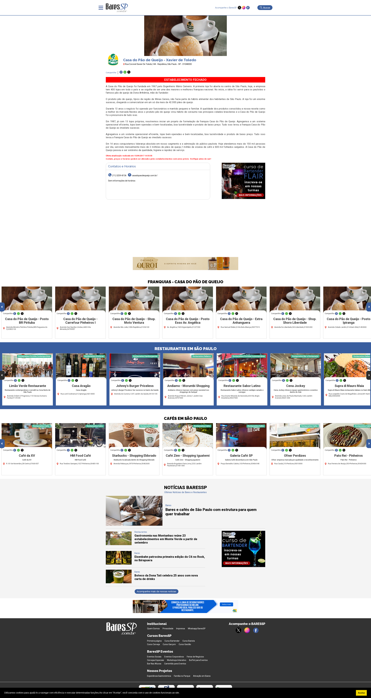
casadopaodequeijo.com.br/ (145, 175)
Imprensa (180, 628)
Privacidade (168, 628)
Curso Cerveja (153, 644)
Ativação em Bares (202, 676)
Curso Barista (188, 641)
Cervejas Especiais (155, 660)
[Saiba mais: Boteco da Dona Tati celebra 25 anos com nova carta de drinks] (119, 582)
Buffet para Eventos (198, 660)
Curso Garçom (169, 644)
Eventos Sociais (154, 657)
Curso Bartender (172, 641)
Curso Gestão (185, 644)
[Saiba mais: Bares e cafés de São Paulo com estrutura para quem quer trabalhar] (134, 525)
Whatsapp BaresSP (196, 628)
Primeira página (154, 641)
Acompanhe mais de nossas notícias (156, 591)
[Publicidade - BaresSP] (243, 181)
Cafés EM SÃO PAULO (185, 418)
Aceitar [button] (361, 693)
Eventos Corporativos (174, 657)
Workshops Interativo (176, 660)
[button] (180, 693)
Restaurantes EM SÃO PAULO (185, 348)
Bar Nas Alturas (154, 663)
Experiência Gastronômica (159, 676)
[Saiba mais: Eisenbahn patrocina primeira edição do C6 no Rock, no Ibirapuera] (119, 563)
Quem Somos (153, 628)
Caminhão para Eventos (175, 663)
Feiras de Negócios (195, 657)
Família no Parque (182, 676)
